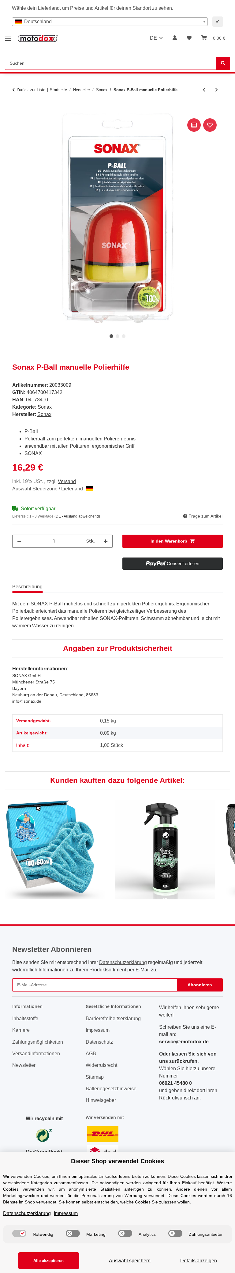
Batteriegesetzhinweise (111, 1088)
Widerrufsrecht (101, 1065)
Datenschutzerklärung (123, 962)
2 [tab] (117, 336)
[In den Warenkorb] (17, 110)
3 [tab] (123, 336)
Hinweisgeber (101, 1100)
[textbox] (109, 22)
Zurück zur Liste (31, 90)
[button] (175, 38)
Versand (67, 481)
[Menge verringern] (19, 541)
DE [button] (153, 38)
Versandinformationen (36, 1053)
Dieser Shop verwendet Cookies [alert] (117, 1161)
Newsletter (23, 1065)
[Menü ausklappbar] (8, 36)
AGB (91, 1053)
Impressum (98, 1030)
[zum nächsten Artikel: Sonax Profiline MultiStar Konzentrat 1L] (216, 89)
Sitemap (95, 1077)
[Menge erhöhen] (105, 541)
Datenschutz (99, 1042)
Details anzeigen (198, 1260)
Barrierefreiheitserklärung (113, 1018)
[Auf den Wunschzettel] (210, 125)
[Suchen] (223, 63)
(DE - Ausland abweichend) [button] (77, 516)
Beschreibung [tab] (27, 586)
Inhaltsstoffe (25, 1018)
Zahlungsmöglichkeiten (37, 1042)
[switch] (19, 1233)
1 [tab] (111, 336)
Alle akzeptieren (48, 1260)
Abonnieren (200, 984)
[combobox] (110, 21)
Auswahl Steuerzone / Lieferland (48, 488)
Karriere (21, 1030)
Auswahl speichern (130, 1260)
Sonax (45, 407)
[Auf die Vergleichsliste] (194, 125)
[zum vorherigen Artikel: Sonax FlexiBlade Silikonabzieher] (204, 89)
